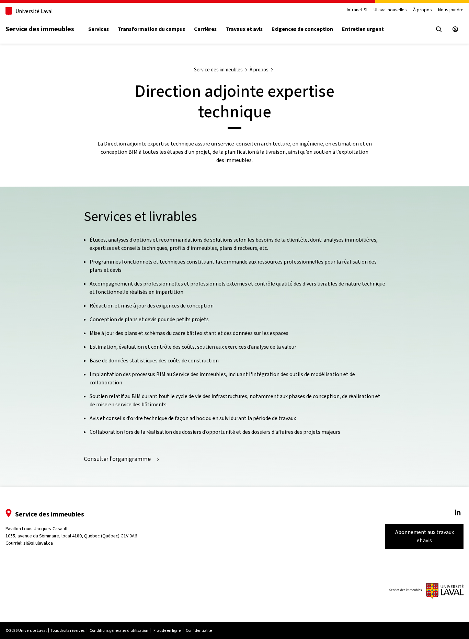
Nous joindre (451, 10)
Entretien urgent (363, 29)
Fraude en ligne (167, 630)
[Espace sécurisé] (455, 29)
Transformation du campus (151, 29)
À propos (422, 10)
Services (98, 29)
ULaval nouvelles (390, 10)
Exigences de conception (302, 29)
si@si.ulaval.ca (38, 543)
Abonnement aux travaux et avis (424, 536)
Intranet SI (357, 10)
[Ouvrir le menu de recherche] (439, 29)
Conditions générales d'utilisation (119, 630)
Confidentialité (199, 630)
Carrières (205, 29)
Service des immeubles (39, 28)
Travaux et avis (244, 29)
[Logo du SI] (426, 591)
